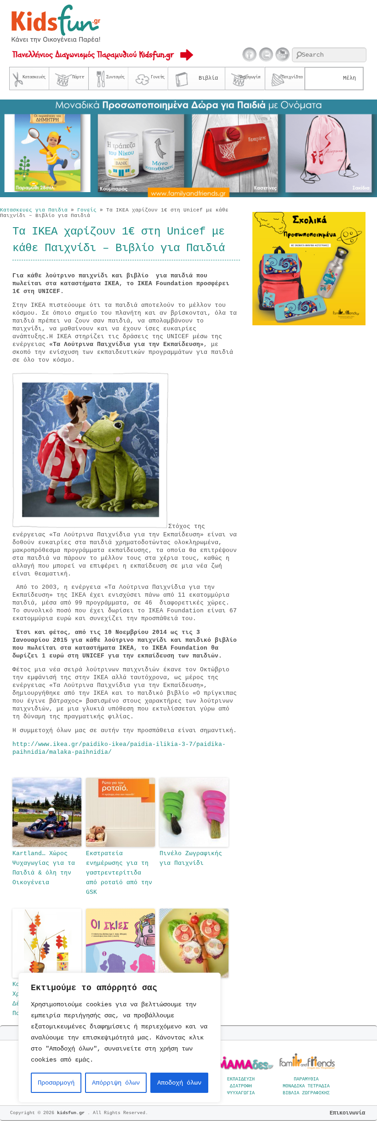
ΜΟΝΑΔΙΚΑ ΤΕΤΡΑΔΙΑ (306, 1086)
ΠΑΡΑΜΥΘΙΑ (306, 1079)
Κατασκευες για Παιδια (34, 210)
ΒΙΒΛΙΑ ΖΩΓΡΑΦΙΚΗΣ (306, 1093)
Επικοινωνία (347, 1113)
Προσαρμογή (56, 1082)
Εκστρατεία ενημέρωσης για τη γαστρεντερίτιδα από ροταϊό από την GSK (119, 872)
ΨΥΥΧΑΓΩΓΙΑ (241, 1093)
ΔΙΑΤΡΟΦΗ (241, 1086)
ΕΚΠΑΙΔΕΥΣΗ (241, 1079)
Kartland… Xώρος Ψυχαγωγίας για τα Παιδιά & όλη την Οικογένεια (43, 868)
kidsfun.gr (72, 1112)
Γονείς (87, 210)
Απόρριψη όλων (116, 1082)
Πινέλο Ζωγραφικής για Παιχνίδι (191, 858)
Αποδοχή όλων (179, 1082)
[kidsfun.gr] (55, 41)
